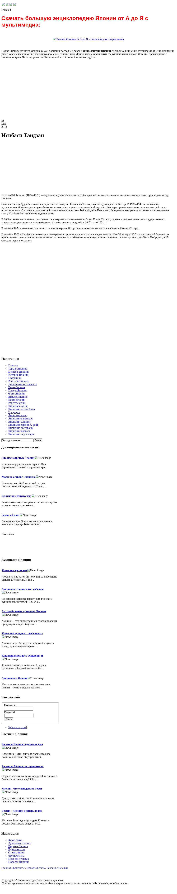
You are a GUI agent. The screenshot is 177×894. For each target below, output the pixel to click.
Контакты (19, 867)
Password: (9, 712)
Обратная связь (36, 867)
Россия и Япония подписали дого (22, 744)
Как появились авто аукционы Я (22, 655)
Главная (6, 867)
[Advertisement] (88, 91)
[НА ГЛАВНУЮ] (3, 4)
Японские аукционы (14, 570)
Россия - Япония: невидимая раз (22, 810)
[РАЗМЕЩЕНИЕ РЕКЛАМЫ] (15, 4)
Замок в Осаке (11, 515)
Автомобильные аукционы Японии (24, 611)
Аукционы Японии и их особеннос (23, 589)
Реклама (51, 867)
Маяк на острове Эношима (19, 476)
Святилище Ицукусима (16, 495)
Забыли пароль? (17, 727)
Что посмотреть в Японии (18, 457)
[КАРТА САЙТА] (7, 4)
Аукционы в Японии (14, 678)
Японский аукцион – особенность (22, 633)
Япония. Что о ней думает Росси (22, 788)
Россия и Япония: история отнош (23, 766)
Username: (10, 705)
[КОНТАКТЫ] (11, 4)
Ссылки (63, 867)
